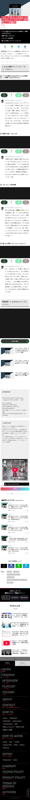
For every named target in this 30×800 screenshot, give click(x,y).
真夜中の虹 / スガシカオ (8, 35)
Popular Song (7, 760)
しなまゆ (16, 572)
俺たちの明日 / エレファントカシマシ (11, 40)
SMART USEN (20, 727)
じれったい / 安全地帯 (7, 38)
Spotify (5, 718)
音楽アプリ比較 (7, 729)
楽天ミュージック (8, 727)
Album (15, 760)
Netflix (5, 742)
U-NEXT (17, 742)
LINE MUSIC (6, 721)
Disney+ (22, 745)
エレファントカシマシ (13, 574)
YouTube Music (7, 724)
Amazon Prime (7, 745)
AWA (16, 724)
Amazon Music (17, 721)
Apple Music (13, 718)
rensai (9, 572)
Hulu (10, 742)
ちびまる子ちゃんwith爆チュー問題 (17, 580)
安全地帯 (10, 582)
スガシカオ (11, 577)
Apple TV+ (6, 747)
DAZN (15, 745)
